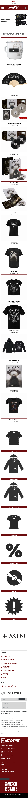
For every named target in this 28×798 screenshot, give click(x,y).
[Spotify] (15, 686)
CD (14, 619)
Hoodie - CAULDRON (14, 360)
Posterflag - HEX (14, 390)
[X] (5, 686)
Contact (3, 774)
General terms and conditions (7, 771)
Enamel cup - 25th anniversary (14, 64)
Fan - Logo (14, 94)
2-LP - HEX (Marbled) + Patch (14, 123)
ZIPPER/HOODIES (14, 507)
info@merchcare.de (8, 752)
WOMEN (14, 535)
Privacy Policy (4, 769)
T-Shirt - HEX (14, 271)
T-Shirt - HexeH (14, 242)
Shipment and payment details (8, 762)
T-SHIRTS (14, 451)
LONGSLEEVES (14, 479)
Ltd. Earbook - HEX (14, 182)
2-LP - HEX (14, 153)
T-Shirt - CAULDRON (14, 330)
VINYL (14, 591)
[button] (1, 19)
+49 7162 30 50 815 (8, 755)
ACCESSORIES (14, 563)
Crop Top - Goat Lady (14, 419)
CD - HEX (14, 212)
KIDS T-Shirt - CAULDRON (14, 301)
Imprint (3, 764)
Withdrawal (4, 766)
